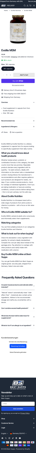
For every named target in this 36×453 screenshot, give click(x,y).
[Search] (24, 5)
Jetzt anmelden (18, 409)
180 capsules (8, 69)
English (3, 433)
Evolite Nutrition (16, 10)
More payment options (18, 85)
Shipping (14, 57)
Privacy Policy (24, 413)
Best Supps (11, 449)
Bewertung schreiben (18, 346)
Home (6, 10)
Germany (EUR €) (19, 433)
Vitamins (19, 229)
